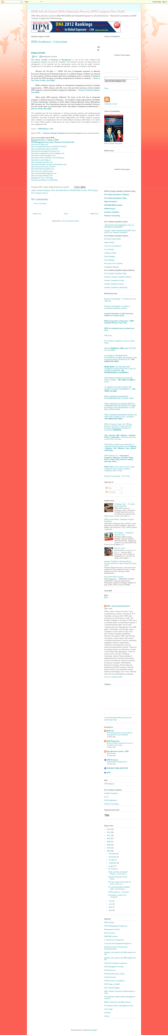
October (112, 860)
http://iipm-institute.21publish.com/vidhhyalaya (47, 158)
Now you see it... (120, 548)
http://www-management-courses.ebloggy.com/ (47, 153)
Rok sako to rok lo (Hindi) (113, 263)
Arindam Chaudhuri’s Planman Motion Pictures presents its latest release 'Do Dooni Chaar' (120, 563)
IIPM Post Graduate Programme (115, 963)
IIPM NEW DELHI (62, 190)
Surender (107, 1013)
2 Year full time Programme (114, 940)
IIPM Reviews (111, 753)
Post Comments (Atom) (70, 221)
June (111, 904)
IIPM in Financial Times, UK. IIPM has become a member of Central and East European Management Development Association (118, 427)
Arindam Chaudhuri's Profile (114, 280)
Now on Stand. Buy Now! (113, 143)
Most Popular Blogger (112, 988)
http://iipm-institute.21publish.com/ (43, 155)
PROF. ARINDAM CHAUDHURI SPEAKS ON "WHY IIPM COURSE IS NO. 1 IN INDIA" (120, 417)
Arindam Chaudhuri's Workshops (115, 287)
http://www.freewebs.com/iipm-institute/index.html (48, 164)
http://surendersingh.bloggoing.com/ (44, 173)
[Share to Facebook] (82, 187)
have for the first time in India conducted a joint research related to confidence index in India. (119, 469)
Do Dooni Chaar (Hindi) (112, 239)
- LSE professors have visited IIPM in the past (120, 437)
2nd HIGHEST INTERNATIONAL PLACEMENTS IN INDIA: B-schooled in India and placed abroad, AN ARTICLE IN (120, 358)
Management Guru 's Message (42, 178)
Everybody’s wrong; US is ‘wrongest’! (117, 896)
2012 (109, 832)
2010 (109, 838)
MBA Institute (109, 922)
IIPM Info (110, 731)
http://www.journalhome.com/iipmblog (44, 180)
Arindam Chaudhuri (111, 212)
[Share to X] (80, 187)
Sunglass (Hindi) (110, 253)
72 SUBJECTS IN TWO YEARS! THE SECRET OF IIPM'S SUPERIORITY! (119, 389)
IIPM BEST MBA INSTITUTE (117, 768)
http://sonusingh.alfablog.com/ (42, 176)
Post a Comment (40, 203)
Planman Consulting (112, 216)
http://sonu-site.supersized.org (42, 171)
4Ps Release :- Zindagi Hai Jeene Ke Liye (123, 534)
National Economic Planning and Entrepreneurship (115, 948)
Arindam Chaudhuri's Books (114, 284)
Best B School (109, 933)
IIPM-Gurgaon (93, 190)
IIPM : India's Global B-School (118, 606)
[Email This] (75, 187)
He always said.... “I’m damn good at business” (124, 505)
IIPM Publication (113, 741)
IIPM (53, 190)
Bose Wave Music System (113, 577)
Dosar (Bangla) (109, 256)
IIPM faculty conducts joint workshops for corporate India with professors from (120, 447)
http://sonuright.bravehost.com (42, 162)
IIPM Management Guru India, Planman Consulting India (52, 142)
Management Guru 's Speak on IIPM (44, 140)
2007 (109, 848)
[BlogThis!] (77, 187)
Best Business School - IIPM (118, 751)
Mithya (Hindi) (109, 242)
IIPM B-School (109, 209)
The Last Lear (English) (112, 246)
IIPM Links (108, 335)
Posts (109, 488)
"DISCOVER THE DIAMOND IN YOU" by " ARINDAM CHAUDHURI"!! (119, 226)
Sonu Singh (108, 1009)
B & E (106, 797)
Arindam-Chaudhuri (43, 190)
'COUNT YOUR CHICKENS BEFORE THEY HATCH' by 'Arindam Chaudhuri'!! (120, 232)
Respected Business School (114, 974)
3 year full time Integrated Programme (117, 943)
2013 (109, 829)
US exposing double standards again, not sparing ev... (119, 888)
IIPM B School (112, 760)
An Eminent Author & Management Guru (118, 1006)
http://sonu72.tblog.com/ (39, 144)
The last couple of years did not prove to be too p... (119, 883)
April (111, 910)
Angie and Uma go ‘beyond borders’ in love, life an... (118, 873)
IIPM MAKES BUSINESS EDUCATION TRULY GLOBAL (119, 379)
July (110, 901)
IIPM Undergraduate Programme (115, 926)
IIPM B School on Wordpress (114, 981)
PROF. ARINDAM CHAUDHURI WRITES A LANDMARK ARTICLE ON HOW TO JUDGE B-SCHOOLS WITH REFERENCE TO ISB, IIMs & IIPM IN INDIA (120, 406)
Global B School (110, 977)
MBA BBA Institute (111, 936)
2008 (109, 845)
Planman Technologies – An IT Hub (116, 476)
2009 (109, 842)
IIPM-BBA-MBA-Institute (78, 190)
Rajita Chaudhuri (110, 201)
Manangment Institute (112, 929)
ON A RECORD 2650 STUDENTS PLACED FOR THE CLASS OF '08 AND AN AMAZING (120, 369)
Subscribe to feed (110, 104)
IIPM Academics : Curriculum (118, 892)
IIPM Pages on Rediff (112, 984)
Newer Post (37, 214)
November (113, 857)
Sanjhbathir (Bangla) (111, 267)
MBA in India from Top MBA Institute (117, 1002)
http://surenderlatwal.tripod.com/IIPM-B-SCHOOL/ (49, 146)
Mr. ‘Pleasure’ (113, 869)
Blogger (94, 1030)
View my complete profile (113, 677)
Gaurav (106, 1016)
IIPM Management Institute (114, 967)
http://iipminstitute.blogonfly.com (42, 169)
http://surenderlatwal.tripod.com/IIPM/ (44, 149)
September (113, 863)
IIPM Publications (110, 800)
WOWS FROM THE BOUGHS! (117, 762)
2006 (109, 851)
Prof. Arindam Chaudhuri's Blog (115, 273)
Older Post (94, 214)
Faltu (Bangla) (109, 260)
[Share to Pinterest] (84, 187)
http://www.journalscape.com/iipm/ (43, 167)
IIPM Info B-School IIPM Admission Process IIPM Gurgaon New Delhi (78, 11)
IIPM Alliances (109, 784)
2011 (109, 835)
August (111, 866)
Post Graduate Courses (39, 193)
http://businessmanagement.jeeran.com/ (45, 151)
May (110, 907)
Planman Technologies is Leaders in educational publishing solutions (117, 307)
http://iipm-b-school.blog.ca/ (41, 160)
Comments (111, 492)
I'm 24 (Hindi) (109, 249)
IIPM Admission (110, 970)
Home (66, 214)
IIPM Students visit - (119, 458)
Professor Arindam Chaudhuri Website (117, 277)
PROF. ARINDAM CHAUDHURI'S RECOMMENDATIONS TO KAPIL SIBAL (119, 397)
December (113, 854)
